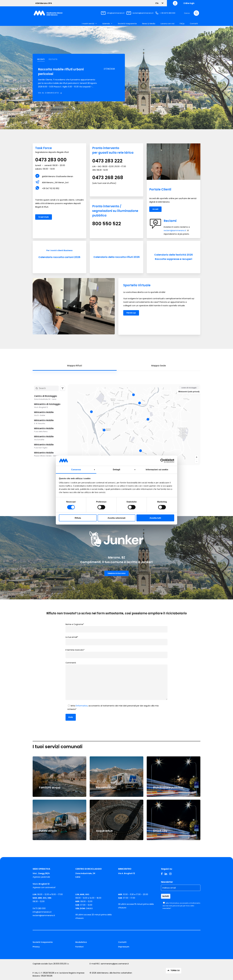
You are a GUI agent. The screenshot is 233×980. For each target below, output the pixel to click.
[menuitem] (158, 3)
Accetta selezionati (116, 518)
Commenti (71, 662)
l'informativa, (82, 705)
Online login (188, 3)
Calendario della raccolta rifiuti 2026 (116, 257)
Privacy (36, 946)
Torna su (175, 970)
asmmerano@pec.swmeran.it (115, 963)
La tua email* (72, 637)
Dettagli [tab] (116, 469)
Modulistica (81, 942)
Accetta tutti (155, 518)
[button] (41, 59)
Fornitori (79, 946)
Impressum (123, 946)
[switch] (101, 507)
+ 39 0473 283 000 (167, 13)
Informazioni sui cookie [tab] (157, 469)
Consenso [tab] (76, 469)
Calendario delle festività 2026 (173, 254)
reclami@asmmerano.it (142, 13)
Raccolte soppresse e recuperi (173, 259)
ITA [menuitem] (156, 3)
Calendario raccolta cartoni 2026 (59, 257)
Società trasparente (43, 942)
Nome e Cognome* (75, 624)
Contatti (122, 942)
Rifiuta (78, 518)
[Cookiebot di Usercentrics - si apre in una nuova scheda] (162, 461)
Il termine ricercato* (75, 650)
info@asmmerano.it (115, 13)
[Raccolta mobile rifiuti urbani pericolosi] (67, 80)
